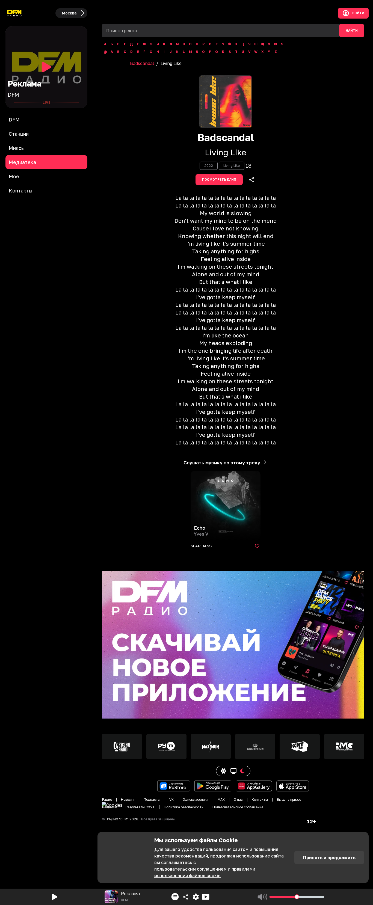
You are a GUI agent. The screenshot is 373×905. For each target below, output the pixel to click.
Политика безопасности (183, 807)
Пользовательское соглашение (237, 807)
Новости (128, 799)
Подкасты (152, 799)
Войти (358, 13)
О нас (238, 799)
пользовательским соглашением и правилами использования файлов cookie (204, 872)
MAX (221, 799)
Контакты (260, 799)
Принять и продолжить (329, 857)
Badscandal (142, 63)
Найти (352, 30)
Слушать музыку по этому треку (221, 462)
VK (171, 799)
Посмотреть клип (219, 180)
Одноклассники (196, 799)
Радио (107, 799)
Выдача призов (289, 799)
